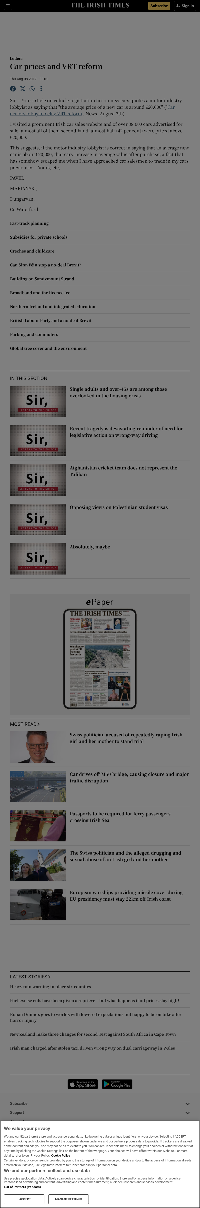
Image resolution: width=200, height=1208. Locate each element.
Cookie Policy (60, 1155)
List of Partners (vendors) (22, 1187)
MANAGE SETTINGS (68, 1199)
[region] (100, 1164)
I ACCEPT (24, 1199)
